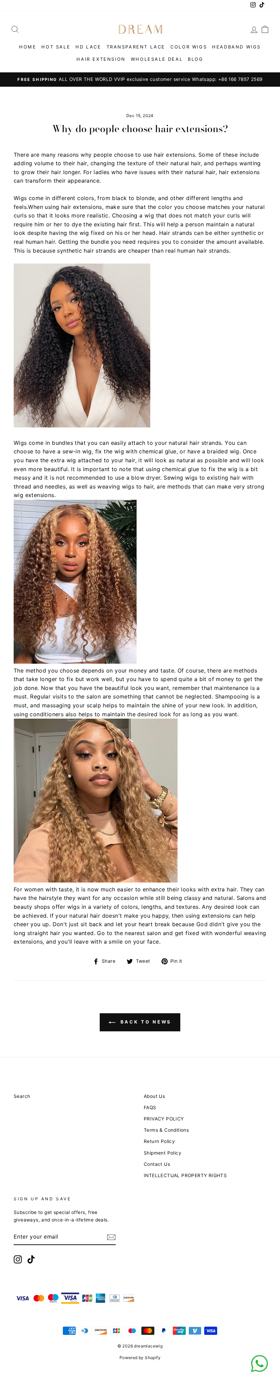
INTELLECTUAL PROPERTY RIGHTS (185, 1175)
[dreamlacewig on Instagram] (18, 1259)
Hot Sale (55, 47)
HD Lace (88, 47)
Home (27, 47)
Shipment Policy (162, 1153)
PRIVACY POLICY (164, 1118)
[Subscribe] (111, 1237)
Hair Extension (100, 59)
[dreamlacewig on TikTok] (31, 1259)
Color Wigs (188, 47)
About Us (154, 1096)
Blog (195, 59)
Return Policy (159, 1141)
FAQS (150, 1107)
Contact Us (157, 1164)
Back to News (145, 1022)
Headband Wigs (236, 47)
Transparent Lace (136, 47)
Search (22, 1096)
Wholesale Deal (157, 59)
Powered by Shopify (140, 1357)
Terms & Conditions (166, 1130)
